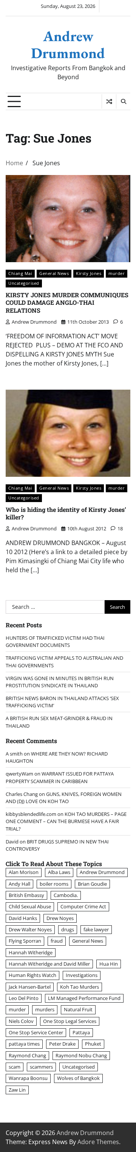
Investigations (81, 975)
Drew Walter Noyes (30, 929)
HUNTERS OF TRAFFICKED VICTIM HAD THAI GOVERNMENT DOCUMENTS (55, 641)
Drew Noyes (60, 918)
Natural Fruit (78, 1009)
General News (54, 273)
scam (14, 1066)
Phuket (93, 1043)
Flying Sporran (25, 940)
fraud (57, 940)
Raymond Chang (27, 1055)
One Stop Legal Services (69, 1021)
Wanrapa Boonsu (28, 1078)
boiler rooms (54, 883)
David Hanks (23, 918)
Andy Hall (19, 883)
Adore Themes (98, 1142)
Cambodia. (66, 895)
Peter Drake (62, 1043)
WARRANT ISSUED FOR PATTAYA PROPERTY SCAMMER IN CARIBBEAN (60, 777)
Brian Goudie (92, 883)
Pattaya (81, 1032)
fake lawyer (96, 929)
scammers (41, 1066)
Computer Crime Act (83, 906)
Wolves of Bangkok (78, 1078)
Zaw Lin (17, 1089)
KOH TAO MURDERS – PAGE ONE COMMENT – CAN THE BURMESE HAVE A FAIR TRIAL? (66, 821)
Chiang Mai (20, 273)
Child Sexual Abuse (30, 906)
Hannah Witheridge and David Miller (49, 963)
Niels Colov (21, 1021)
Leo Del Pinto (24, 998)
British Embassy (26, 895)
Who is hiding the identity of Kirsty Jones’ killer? (66, 513)
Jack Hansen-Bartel (30, 986)
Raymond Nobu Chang (81, 1055)
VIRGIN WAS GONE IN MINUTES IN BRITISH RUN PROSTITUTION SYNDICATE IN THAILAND (60, 682)
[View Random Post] (109, 101)
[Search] (123, 101)
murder (116, 273)
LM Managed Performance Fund (84, 998)
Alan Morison (24, 872)
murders (44, 1009)
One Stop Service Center (36, 1032)
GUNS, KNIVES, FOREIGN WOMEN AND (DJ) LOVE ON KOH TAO (64, 798)
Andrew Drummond (68, 44)
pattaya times (24, 1043)
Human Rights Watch (32, 975)
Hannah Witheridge (31, 952)
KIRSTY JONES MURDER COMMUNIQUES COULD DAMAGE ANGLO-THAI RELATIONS (67, 303)
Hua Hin (108, 963)
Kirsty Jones (88, 273)
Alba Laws (59, 872)
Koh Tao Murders (79, 986)
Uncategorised (23, 283)
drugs (67, 929)
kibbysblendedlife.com (31, 814)
